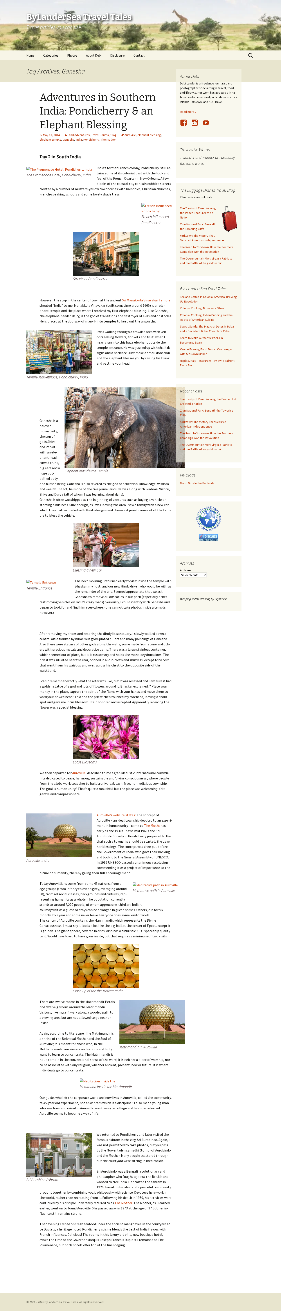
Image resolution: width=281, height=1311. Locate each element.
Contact (139, 55)
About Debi (93, 55)
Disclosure (117, 55)
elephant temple (50, 139)
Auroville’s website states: (116, 815)
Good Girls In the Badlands (197, 483)
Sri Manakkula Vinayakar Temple (146, 300)
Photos (72, 55)
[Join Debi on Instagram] (196, 125)
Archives (185, 570)
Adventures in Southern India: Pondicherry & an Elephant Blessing (98, 111)
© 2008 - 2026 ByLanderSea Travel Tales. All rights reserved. (65, 1302)
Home (30, 55)
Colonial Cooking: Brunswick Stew (202, 308)
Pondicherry (91, 139)
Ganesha (68, 139)
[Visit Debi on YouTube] (207, 125)
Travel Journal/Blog (104, 135)
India (79, 139)
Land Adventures (79, 135)
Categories (50, 55)
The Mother (108, 139)
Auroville (130, 135)
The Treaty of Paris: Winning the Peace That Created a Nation (198, 212)
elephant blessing (149, 135)
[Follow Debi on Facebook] (185, 125)
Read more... (188, 112)
